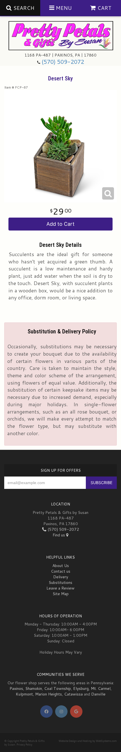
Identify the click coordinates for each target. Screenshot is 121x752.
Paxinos (16, 688)
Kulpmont (24, 694)
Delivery (60, 577)
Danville (98, 694)
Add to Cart (60, 224)
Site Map (61, 594)
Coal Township (57, 688)
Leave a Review (60, 588)
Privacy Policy (24, 744)
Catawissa (73, 694)
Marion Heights (48, 694)
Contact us (60, 571)
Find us (59, 535)
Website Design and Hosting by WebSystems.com (88, 741)
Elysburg (81, 688)
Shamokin (33, 688)
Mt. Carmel (101, 688)
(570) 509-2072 (63, 62)
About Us (60, 565)
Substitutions (60, 582)
